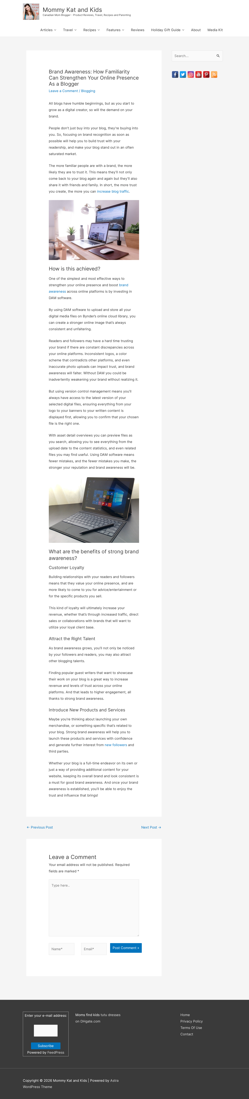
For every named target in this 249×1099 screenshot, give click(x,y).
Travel (68, 30)
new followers (116, 745)
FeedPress (55, 1052)
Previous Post (40, 827)
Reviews (137, 30)
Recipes (89, 30)
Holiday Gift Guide (166, 30)
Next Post (151, 827)
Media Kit (215, 30)
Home (185, 1015)
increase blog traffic (113, 191)
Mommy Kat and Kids (72, 9)
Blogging (88, 91)
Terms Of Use (191, 1028)
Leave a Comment (63, 91)
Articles (46, 30)
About (196, 30)
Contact (186, 1034)
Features (113, 30)
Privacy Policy (191, 1021)
